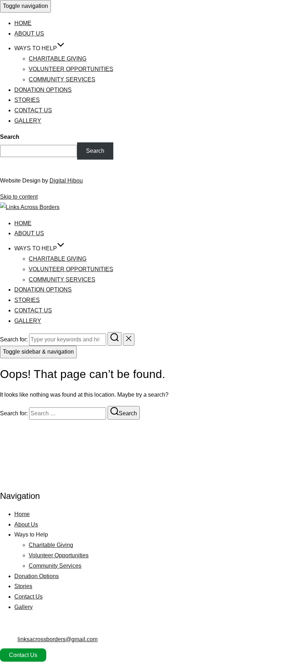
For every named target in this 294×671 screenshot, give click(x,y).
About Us (29, 33)
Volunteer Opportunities (71, 69)
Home (23, 23)
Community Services (62, 79)
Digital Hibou (66, 181)
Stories (27, 100)
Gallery (27, 121)
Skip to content (19, 197)
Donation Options (43, 90)
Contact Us (33, 110)
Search (9, 137)
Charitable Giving (57, 59)
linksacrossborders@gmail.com (58, 639)
